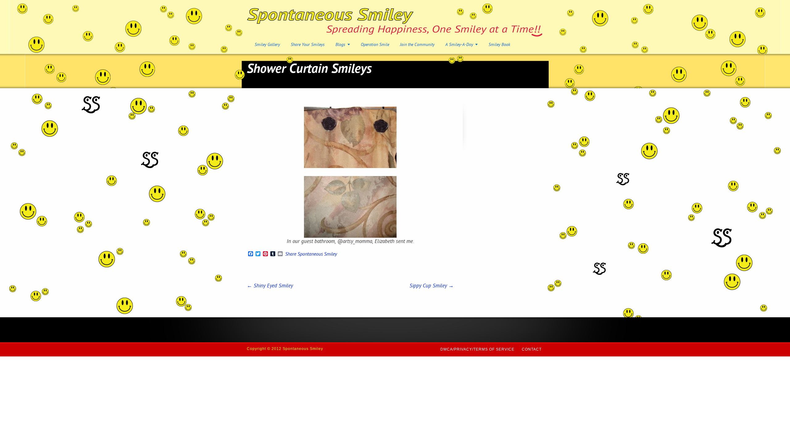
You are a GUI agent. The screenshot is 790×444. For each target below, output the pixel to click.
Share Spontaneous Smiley (311, 254)
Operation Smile (375, 45)
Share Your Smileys (308, 45)
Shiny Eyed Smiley (270, 286)
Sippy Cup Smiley (432, 286)
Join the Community (417, 45)
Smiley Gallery (267, 45)
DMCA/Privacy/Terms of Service (477, 349)
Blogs (340, 45)
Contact (532, 349)
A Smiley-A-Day (459, 45)
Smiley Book (499, 45)
